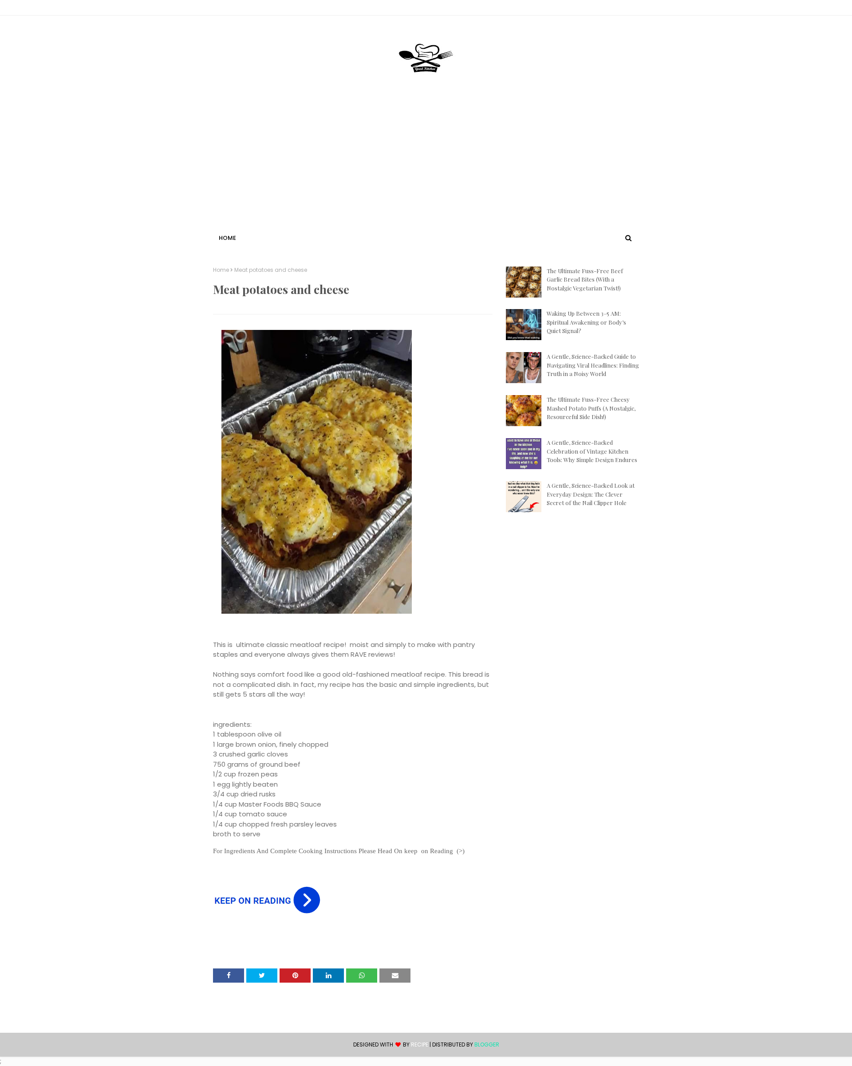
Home (221, 270)
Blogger (486, 1044)
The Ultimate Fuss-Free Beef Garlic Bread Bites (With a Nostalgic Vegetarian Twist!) (585, 279)
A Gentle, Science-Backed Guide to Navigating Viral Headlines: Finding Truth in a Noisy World (593, 365)
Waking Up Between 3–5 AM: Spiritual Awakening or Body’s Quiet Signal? (586, 322)
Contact (227, 9)
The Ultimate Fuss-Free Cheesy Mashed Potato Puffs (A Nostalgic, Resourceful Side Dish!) (591, 408)
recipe (419, 1044)
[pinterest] (635, 9)
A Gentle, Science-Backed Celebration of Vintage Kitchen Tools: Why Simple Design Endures (592, 451)
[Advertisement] (426, 165)
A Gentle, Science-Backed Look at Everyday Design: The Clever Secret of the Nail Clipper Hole (591, 494)
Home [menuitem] (227, 238)
